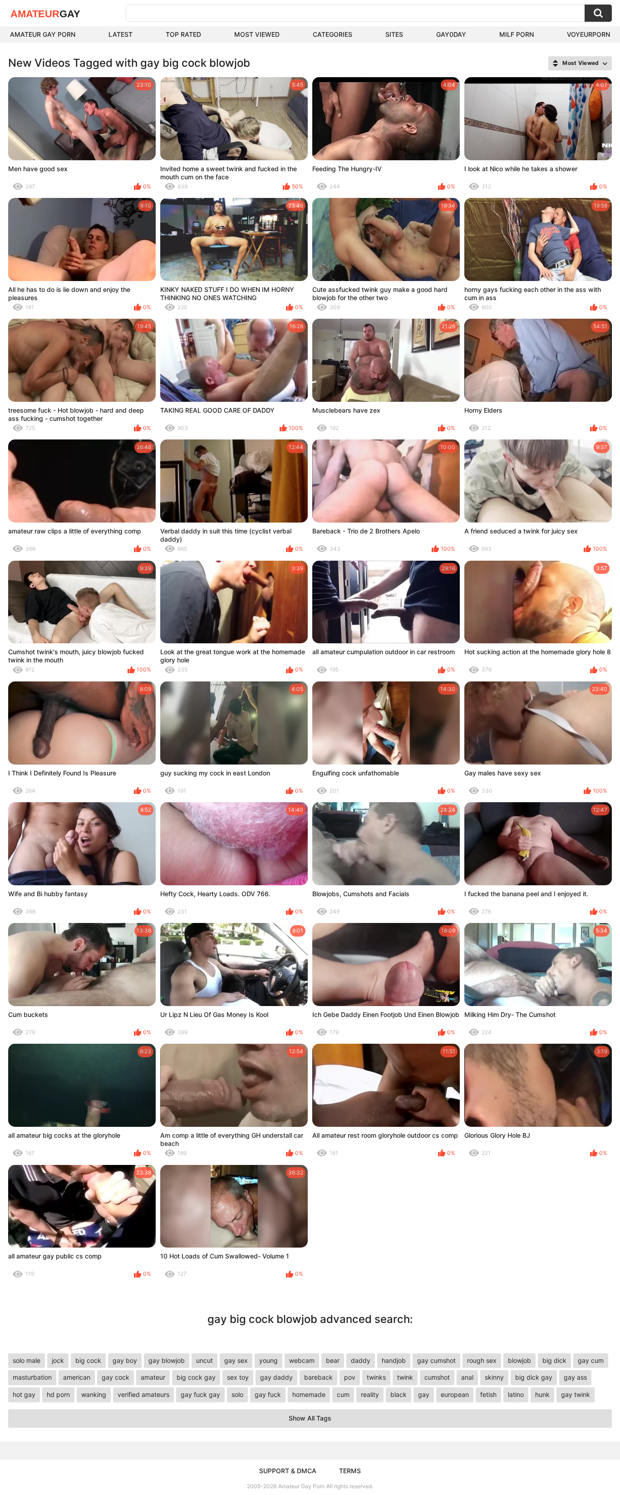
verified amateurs (143, 1394)
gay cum (591, 1360)
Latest (120, 34)
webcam (302, 1360)
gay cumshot (436, 1360)
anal (467, 1377)
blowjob (519, 1360)
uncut (204, 1360)
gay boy (125, 1360)
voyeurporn (588, 34)
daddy (360, 1360)
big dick (554, 1360)
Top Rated (183, 34)
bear (333, 1360)
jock (58, 1360)
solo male (26, 1360)
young (268, 1360)
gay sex (236, 1360)
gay (423, 1394)
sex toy (238, 1377)
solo (237, 1394)
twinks (376, 1377)
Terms (350, 1471)
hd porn (58, 1394)
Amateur (45, 14)
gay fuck (268, 1394)
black (398, 1394)
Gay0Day (451, 34)
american (76, 1377)
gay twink (575, 1394)
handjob (394, 1360)
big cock (88, 1360)
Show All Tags (310, 1418)
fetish (488, 1394)
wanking (93, 1394)
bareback (318, 1377)
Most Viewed (257, 34)
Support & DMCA (287, 1471)
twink (405, 1377)
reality (370, 1394)
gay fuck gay (200, 1394)
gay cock (115, 1377)
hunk (542, 1394)
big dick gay (533, 1377)
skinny (494, 1377)
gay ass (575, 1377)
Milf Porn (516, 34)
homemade (308, 1394)
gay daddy (276, 1377)
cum (343, 1394)
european (455, 1394)
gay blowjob (166, 1360)
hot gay (24, 1394)
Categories (332, 34)
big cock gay (196, 1377)
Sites (394, 34)
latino (516, 1394)
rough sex (482, 1360)
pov (349, 1377)
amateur (153, 1377)
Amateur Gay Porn (42, 34)
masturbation (32, 1377)
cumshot (437, 1377)
